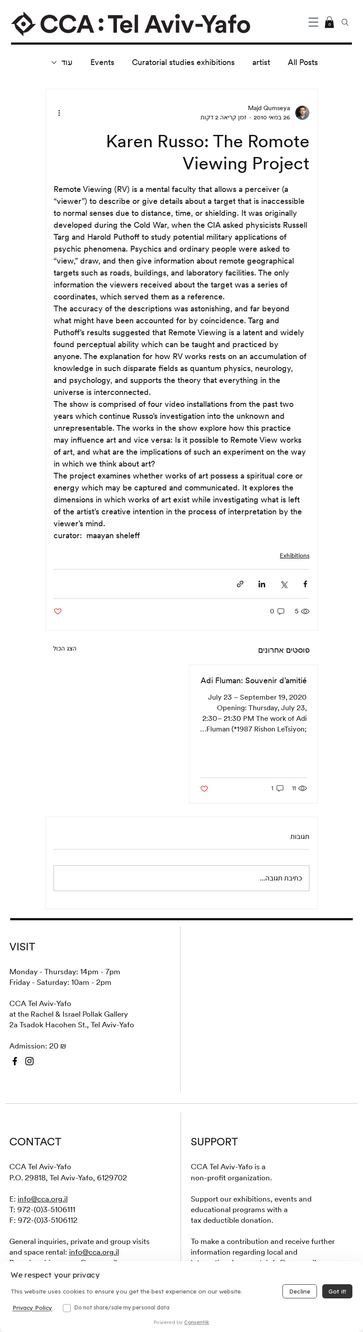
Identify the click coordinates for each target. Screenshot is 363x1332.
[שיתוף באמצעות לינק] (240, 584)
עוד (67, 62)
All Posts (303, 62)
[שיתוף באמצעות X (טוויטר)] (283, 584)
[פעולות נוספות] (59, 112)
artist (261, 62)
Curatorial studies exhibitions (183, 62)
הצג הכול (65, 648)
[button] (313, 22)
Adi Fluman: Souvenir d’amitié (254, 680)
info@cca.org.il (43, 1198)
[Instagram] (29, 1061)
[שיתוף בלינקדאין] (262, 584)
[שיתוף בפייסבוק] (305, 584)
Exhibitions (294, 555)
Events (102, 62)
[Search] (345, 22)
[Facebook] (14, 1061)
